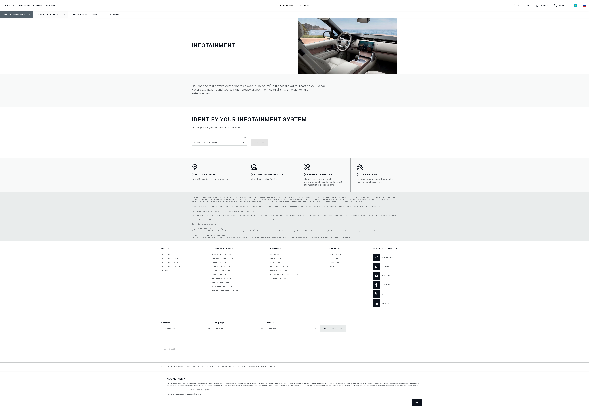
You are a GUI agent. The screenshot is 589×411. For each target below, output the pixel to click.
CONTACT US (198, 366)
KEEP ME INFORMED (220, 282)
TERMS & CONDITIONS (180, 366)
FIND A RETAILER (333, 329)
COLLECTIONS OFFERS (221, 266)
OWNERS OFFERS (219, 262)
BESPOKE (165, 270)
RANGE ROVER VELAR (170, 262)
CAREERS (165, 366)
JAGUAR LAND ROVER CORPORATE (262, 366)
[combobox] (219, 142)
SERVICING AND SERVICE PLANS (284, 274)
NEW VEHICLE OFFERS (221, 255)
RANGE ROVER (167, 255)
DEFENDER (333, 259)
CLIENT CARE (275, 259)
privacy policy (347, 385)
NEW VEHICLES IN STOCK (223, 286)
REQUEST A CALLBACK (221, 278)
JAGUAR (332, 266)
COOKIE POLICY (228, 366)
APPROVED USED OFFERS (223, 259)
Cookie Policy (412, 385)
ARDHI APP (275, 262)
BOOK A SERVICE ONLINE (281, 270)
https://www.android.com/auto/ (319, 237)
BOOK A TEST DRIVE (220, 274)
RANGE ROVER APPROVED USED (225, 290)
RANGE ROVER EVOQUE (171, 266)
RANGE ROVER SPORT (170, 259)
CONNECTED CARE (278, 278)
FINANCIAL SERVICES (221, 270)
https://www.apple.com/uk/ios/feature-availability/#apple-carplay (332, 231)
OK (417, 402)
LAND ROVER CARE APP (280, 266)
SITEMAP (241, 366)
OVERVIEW (274, 255)
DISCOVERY (334, 262)
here (360, 201)
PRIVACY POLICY (213, 366)
